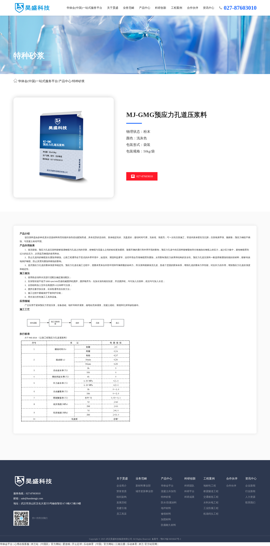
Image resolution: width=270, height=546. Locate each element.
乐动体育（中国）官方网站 (99, 544)
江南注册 (120, 544)
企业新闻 (250, 485)
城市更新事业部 (144, 491)
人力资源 (250, 497)
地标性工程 (209, 485)
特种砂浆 (78, 81)
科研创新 (160, 7)
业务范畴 (128, 7)
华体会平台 (167, 485)
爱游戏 (66, 544)
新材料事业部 (143, 485)
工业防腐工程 (210, 508)
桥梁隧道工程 (210, 491)
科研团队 (189, 485)
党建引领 (122, 508)
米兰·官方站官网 (148, 544)
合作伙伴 (192, 7)
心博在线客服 (21, 544)
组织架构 (122, 497)
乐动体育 (132, 544)
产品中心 (144, 7)
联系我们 (250, 502)
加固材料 (166, 519)
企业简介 (122, 485)
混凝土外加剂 (168, 491)
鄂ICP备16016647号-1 (170, 539)
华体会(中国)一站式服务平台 (84, 7)
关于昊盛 (112, 7)
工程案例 (176, 7)
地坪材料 (166, 508)
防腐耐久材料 (168, 525)
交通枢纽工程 (210, 497)
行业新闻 (250, 491)
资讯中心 (208, 7)
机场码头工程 (210, 513)
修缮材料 (166, 513)
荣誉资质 (122, 491)
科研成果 (189, 497)
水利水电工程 (210, 502)
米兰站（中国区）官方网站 (46, 544)
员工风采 (122, 513)
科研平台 (189, 491)
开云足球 (77, 544)
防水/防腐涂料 (169, 502)
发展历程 (122, 502)
